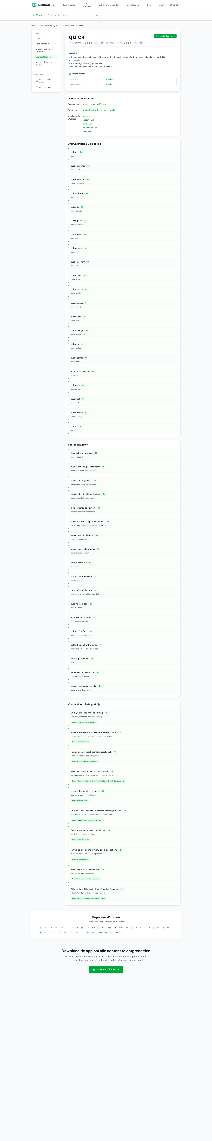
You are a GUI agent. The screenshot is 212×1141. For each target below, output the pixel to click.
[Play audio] (81, 152)
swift (99, 104)
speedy (86, 104)
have (121, 928)
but (93, 928)
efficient (86, 127)
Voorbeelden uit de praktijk (44, 63)
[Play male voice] (96, 43)
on (50, 932)
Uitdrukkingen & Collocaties (43, 50)
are (62, 928)
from (109, 928)
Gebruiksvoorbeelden (109, 5)
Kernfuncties (69, 5)
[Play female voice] (102, 43)
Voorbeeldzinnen (43, 57)
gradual (86, 110)
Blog (149, 5)
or (55, 932)
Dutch (175, 5)
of (45, 932)
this (82, 932)
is (144, 928)
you (116, 932)
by (87, 928)
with (93, 932)
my (158, 928)
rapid (93, 104)
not (168, 928)
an (73, 928)
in (136, 928)
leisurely (111, 110)
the (65, 932)
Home (52, 5)
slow (103, 110)
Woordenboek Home (45, 80)
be (82, 928)
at (67, 928)
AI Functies (87, 5)
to (70, 932)
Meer (161, 5)
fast (104, 104)
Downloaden (133, 5)
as (56, 928)
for (103, 928)
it (149, 928)
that (76, 932)
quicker (109, 84)
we (106, 932)
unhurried (95, 110)
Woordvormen (45, 87)
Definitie (39, 38)
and (45, 928)
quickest (110, 79)
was (100, 932)
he (127, 928)
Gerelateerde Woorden (46, 44)
